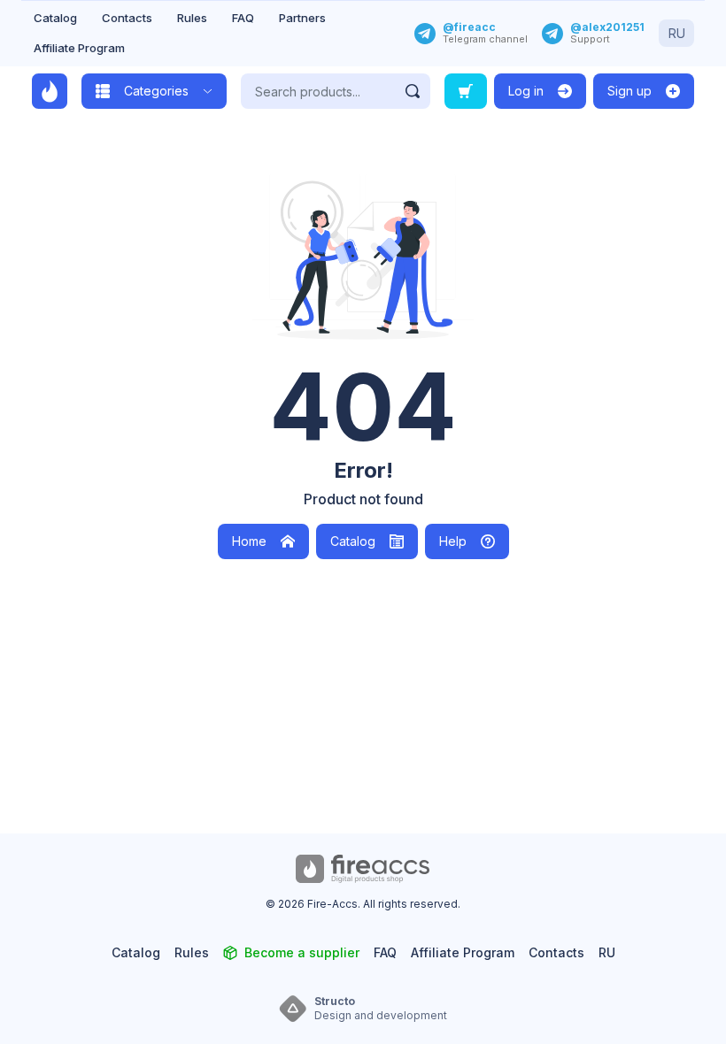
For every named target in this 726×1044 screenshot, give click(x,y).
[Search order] (465, 91)
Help (453, 541)
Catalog (55, 18)
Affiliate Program (79, 48)
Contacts (127, 18)
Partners (302, 18)
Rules (192, 18)
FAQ (243, 18)
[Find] (412, 91)
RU (676, 33)
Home (249, 541)
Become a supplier (301, 952)
